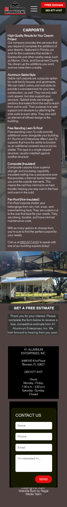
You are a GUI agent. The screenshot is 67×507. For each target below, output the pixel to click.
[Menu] (34, 9)
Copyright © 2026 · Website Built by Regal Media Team (33, 491)
